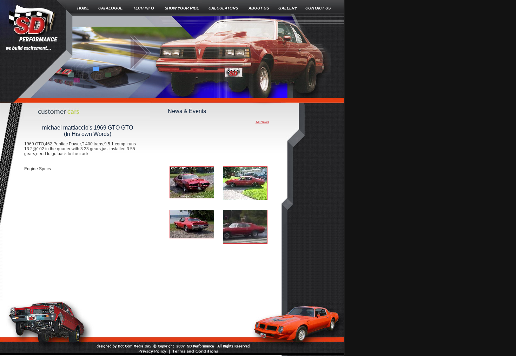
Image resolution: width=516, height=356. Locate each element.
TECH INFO (143, 8)
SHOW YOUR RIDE (182, 8)
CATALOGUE (110, 8)
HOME (83, 8)
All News (262, 122)
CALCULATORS (223, 8)
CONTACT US (318, 8)
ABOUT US (259, 8)
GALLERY (287, 8)
